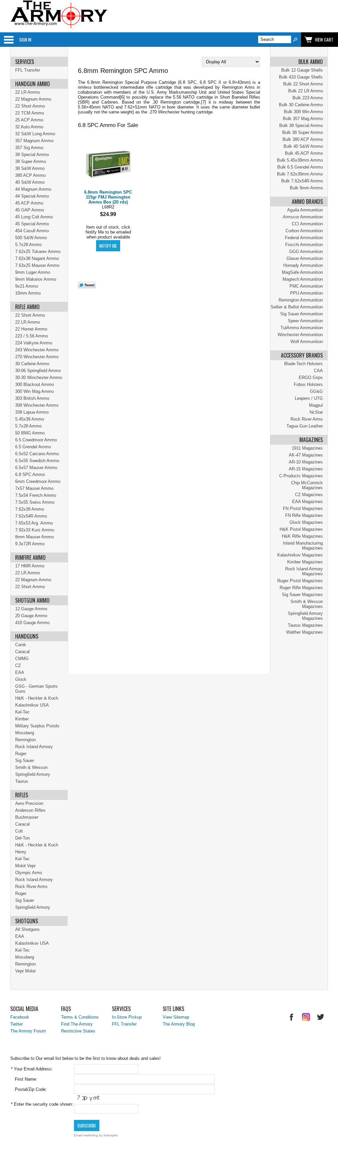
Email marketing (86, 1135)
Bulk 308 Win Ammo (303, 111)
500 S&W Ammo (31, 237)
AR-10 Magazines (306, 461)
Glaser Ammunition (305, 258)
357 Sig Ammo (29, 147)
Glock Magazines (306, 522)
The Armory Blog (179, 1024)
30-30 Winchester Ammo (38, 377)
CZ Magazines (309, 494)
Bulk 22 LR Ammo (305, 90)
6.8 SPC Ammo (30, 474)
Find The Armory (77, 1024)
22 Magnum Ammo (33, 99)
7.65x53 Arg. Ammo (34, 523)
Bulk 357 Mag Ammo (303, 118)
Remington (25, 739)
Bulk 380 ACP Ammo (303, 139)
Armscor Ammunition (303, 216)
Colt (19, 831)
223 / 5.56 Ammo (31, 335)
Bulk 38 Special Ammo (301, 125)
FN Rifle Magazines (304, 515)
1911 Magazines (307, 448)
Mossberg (24, 732)
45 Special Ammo (32, 223)
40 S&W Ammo (30, 182)
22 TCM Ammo (29, 113)
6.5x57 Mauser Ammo (36, 467)
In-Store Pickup (127, 1017)
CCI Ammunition (307, 223)
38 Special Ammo (32, 154)
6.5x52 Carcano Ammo (37, 453)
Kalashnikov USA (32, 705)
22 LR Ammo (27, 92)
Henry (20, 851)
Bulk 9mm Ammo (306, 187)
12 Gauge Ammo (31, 608)
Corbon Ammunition (304, 230)
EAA (19, 672)
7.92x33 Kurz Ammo (34, 529)
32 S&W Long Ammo (35, 133)
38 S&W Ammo (30, 168)
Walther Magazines (304, 632)
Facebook (19, 1017)
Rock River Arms (306, 419)
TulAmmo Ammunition (302, 327)
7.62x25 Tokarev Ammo (37, 251)
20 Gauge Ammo (31, 615)
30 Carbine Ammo (32, 363)
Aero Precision (29, 803)
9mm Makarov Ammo (35, 279)
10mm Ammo (28, 293)
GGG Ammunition (306, 251)
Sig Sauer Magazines (302, 594)
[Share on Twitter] (87, 286)
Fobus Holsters (308, 384)
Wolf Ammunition (306, 341)
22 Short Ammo (30, 106)
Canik (20, 644)
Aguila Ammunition (305, 209)
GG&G (316, 391)
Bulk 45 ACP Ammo (304, 153)
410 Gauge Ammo (32, 622)
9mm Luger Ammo (32, 272)
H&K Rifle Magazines (302, 536)
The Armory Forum (28, 1031)
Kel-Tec (22, 712)
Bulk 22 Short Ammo (303, 83)
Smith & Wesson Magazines (306, 604)
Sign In (25, 39)
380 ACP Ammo (30, 175)
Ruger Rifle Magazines (301, 587)
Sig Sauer (24, 760)
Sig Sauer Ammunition (301, 313)
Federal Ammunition (304, 237)
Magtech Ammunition (303, 279)
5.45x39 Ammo (29, 419)
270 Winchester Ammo (36, 356)
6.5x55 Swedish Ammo (37, 460)
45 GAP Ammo (29, 209)
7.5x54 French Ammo (35, 495)
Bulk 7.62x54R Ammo (302, 180)
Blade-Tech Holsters (303, 363)
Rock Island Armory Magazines (304, 571)
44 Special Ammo (32, 196)
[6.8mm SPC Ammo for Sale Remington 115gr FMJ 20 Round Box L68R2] (108, 164)
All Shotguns (27, 929)
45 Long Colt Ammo (34, 216)
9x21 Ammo (26, 286)
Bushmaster (26, 817)
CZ (18, 665)
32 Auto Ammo (29, 126)
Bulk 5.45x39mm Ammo (300, 160)
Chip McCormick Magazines (307, 485)
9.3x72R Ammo (30, 543)
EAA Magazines (307, 501)
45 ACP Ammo (29, 203)
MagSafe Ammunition (302, 272)
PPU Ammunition (306, 293)
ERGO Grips (311, 377)
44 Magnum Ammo (33, 189)
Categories (8, 39)
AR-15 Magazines (306, 468)
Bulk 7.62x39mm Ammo (300, 174)
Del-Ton (22, 838)
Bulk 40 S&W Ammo (303, 146)
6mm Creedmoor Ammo (37, 481)
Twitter (16, 1024)
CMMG (22, 658)
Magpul (316, 405)
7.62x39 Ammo (29, 509)
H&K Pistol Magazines (301, 529)
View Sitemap (176, 1017)
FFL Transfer (27, 70)
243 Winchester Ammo (36, 349)
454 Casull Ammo (32, 230)
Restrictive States (78, 1031)
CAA (318, 370)
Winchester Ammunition (300, 334)
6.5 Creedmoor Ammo (36, 439)
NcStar (316, 412)
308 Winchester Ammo (36, 405)
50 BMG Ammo (30, 432)
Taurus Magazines (305, 625)
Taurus (21, 781)
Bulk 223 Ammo (307, 97)
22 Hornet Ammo (31, 329)
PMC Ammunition (306, 286)
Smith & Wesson (31, 767)
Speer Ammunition (305, 320)
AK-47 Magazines (306, 455)
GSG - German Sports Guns (36, 689)
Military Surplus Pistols (37, 725)
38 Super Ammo (30, 161)
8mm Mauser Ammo (34, 536)
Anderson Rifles (30, 810)
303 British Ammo (32, 398)
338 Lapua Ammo (32, 412)
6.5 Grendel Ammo (33, 446)
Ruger (20, 753)
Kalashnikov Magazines (300, 555)
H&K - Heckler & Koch (36, 698)
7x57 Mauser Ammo (34, 488)
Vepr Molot (25, 970)
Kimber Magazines (305, 561)
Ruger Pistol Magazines (300, 580)
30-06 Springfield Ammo (38, 370)
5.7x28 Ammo (28, 244)
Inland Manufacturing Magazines (303, 546)
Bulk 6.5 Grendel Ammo (300, 167)
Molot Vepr (25, 865)
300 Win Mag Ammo (34, 391)
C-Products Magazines (301, 475)
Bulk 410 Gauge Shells (301, 77)
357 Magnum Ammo (34, 140)
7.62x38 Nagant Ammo (37, 258)
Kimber (22, 718)
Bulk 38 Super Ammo (302, 132)
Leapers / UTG (309, 398)
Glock (20, 679)
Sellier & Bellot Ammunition (297, 306)
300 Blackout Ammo (34, 384)
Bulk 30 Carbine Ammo (301, 104)
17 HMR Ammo (29, 565)
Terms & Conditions (80, 1017)
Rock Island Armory (34, 746)
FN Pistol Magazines (303, 508)
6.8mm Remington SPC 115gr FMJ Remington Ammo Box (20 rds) (108, 197)
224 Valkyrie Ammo (33, 342)
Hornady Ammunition (303, 265)
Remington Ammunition (301, 300)
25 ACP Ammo (29, 119)
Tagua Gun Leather (305, 426)
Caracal (22, 651)
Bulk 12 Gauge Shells (302, 70)
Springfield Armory (32, 774)
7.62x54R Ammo (31, 516)
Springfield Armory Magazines (305, 616)
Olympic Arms (28, 872)
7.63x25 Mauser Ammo (37, 265)
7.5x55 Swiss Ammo (34, 502)
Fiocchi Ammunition (304, 244)
